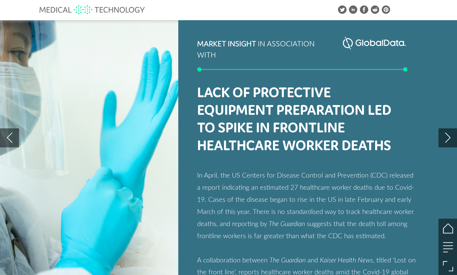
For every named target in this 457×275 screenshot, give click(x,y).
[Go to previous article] (9, 137)
